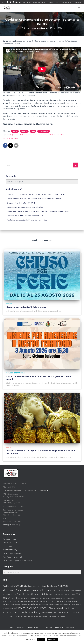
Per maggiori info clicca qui (12, 525)
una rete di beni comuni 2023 (24, 612)
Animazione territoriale (15, 373)
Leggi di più (31, 639)
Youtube (17, 2)
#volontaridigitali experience (44, 594)
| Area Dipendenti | (39, 2)
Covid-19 (24, 131)
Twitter (10, 2)
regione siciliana (43, 604)
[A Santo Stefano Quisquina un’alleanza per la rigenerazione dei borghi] (42, 344)
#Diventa (54, 586)
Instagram (13, 2)
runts (50, 604)
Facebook (7, 2)
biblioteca (15, 598)
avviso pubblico (70, 594)
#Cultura (46, 585)
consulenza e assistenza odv (59, 598)
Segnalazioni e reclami (10, 539)
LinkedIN (19, 2)
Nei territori (47, 627)
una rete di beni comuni (33, 608)
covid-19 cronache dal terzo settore (19, 135)
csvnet (63, 601)
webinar (62, 616)
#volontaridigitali (24, 594)
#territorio (13, 594)
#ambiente (7, 586)
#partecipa (76, 590)
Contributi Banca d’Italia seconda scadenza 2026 (25, 216)
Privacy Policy (7, 546)
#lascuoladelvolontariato (38, 590)
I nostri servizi (33, 627)
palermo (43, 135)
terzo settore (60, 135)
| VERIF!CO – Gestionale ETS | (65, 2)
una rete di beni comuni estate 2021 (32, 616)
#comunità (19, 585)
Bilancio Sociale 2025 (10, 550)
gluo (7, 604)
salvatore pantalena (57, 604)
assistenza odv (62, 594)
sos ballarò (51, 135)
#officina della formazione (63, 590)
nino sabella (36, 135)
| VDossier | (78, 2)
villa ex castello (48, 616)
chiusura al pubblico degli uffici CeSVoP (39, 598)
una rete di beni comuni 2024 (56, 612)
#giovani (63, 585)
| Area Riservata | (27, 2)
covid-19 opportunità (19, 601)
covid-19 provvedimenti (35, 601)
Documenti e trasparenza (64, 627)
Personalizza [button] (52, 639)
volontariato (43, 131)
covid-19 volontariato (51, 601)
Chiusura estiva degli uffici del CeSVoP (21, 203)
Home (12, 627)
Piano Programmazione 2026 (12, 557)
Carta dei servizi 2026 (10, 542)
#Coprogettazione (33, 586)
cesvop (24, 598)
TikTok (3, 2)
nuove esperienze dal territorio (22, 604)
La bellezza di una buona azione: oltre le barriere (25, 207)
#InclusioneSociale (13, 590)
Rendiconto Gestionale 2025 (12, 553)
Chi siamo (20, 627)
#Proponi (6, 594)
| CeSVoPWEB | (50, 2)
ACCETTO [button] (41, 639)
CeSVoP (14, 131)
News (33, 131)
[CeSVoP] (7, 8)
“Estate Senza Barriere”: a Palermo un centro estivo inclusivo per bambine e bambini (38, 211)
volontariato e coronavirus (11, 138)
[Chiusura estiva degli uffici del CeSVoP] (42, 274)
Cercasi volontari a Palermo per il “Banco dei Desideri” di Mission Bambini (34, 199)
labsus (11, 604)
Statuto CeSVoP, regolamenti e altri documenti (18, 560)
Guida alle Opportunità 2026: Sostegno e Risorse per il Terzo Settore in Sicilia (36, 194)
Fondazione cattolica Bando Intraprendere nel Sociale (27, 220)
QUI (47, 490)
